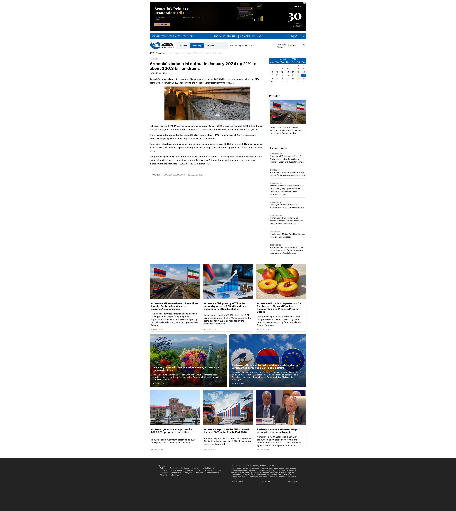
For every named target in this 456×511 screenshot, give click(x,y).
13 (288, 72)
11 (277, 72)
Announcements (213, 472)
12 (282, 72)
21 (293, 75)
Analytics (188, 472)
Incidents (164, 472)
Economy (197, 45)
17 (272, 75)
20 (288, 75)
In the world (176, 472)
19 (282, 75)
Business (185, 468)
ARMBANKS (174, 36)
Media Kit (211, 45)
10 (272, 72)
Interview (199, 472)
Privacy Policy (237, 482)
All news (183, 45)
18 (277, 75)
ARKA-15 (163, 475)
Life (198, 470)
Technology (208, 470)
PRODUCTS (188, 36)
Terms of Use (264, 482)
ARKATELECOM (159, 36)
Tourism (163, 470)
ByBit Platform (208, 468)
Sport (219, 470)
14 (293, 72)
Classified (175, 475)
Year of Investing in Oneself (181, 470)
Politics (163, 468)
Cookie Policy (292, 482)
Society (195, 468)
